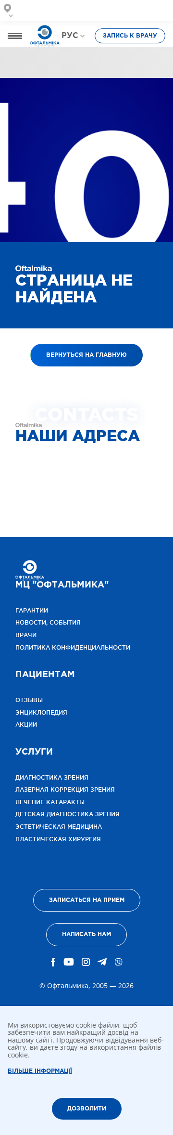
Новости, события (48, 622)
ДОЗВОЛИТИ (86, 1108)
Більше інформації (40, 1071)
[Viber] (118, 962)
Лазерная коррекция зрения (65, 789)
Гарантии (31, 610)
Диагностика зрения (51, 777)
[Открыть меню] (15, 36)
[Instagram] (86, 962)
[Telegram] (102, 962)
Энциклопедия (41, 712)
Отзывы (149, 61)
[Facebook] (53, 962)
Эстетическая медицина (58, 826)
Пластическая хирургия (58, 839)
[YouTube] (69, 962)
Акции (26, 724)
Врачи (55, 61)
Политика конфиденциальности (72, 647)
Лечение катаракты (50, 802)
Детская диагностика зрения (67, 814)
